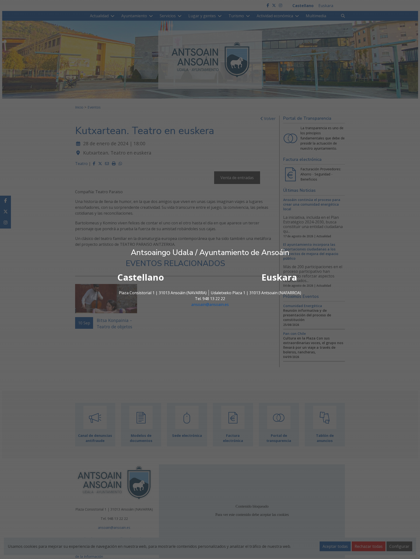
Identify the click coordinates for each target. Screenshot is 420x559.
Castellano (140, 277)
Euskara (279, 277)
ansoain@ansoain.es (210, 304)
